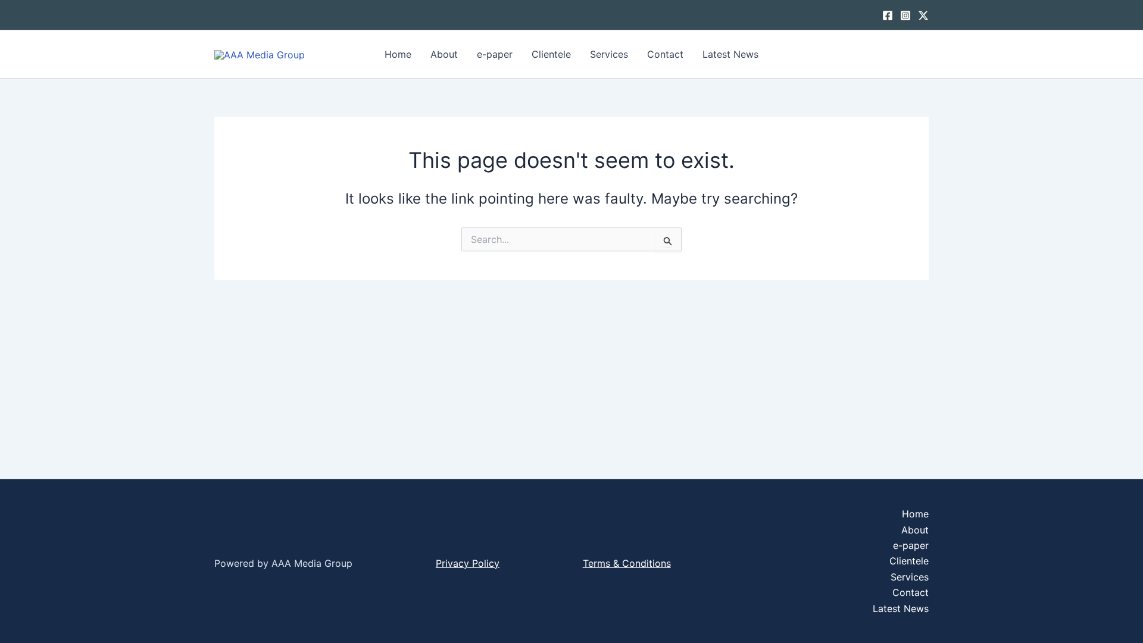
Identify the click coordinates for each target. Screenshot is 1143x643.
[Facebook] (887, 15)
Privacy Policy (467, 563)
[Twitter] (923, 15)
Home (398, 54)
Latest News (730, 54)
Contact (665, 54)
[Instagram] (905, 15)
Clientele (551, 54)
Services (609, 54)
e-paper (495, 54)
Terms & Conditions (627, 563)
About (444, 54)
